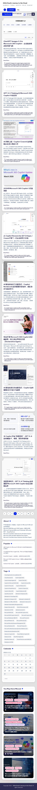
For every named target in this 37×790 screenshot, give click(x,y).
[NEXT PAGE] (32, 513)
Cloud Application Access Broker (13, 575)
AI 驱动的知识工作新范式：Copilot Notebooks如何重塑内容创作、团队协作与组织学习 (18, 286)
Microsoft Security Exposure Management (15, 623)
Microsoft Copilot (8, 161)
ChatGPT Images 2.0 (11, 63)
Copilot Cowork (17, 159)
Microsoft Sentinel (10, 626)
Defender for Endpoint (10, 599)
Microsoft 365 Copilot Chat (15, 66)
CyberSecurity (9, 593)
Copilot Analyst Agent (10, 580)
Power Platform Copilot (10, 507)
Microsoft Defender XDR (11, 618)
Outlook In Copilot (28, 506)
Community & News (21, 700)
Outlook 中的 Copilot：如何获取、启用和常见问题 (16, 563)
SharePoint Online (9, 639)
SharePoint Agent (18, 636)
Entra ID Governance (22, 607)
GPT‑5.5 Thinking (15, 113)
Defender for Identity (24, 599)
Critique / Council (14, 256)
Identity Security (20, 610)
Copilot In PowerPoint (10, 588)
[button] (11, 9)
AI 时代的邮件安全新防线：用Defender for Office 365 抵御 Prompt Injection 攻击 (18, 708)
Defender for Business (21, 593)
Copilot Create (8, 64)
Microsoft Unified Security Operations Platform (16, 628)
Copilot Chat (27, 63)
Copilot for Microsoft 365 (18, 64)
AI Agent (18, 745)
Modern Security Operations (12, 631)
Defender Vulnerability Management (13, 604)
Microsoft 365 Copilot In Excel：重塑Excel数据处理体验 (18, 559)
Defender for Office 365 (11, 601)
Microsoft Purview (21, 620)
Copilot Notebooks (21, 591)
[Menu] (18, 9)
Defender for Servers (25, 601)
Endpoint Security (9, 607)
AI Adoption (9, 745)
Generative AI (13, 65)
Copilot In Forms (9, 585)
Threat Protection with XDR (24, 639)
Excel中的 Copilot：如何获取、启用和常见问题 (15, 556)
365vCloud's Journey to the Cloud (15, 3)
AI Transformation (12, 770)
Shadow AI (8, 636)
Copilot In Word (24, 504)
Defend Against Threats (13, 702)
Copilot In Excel (8, 504)
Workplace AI (25, 66)
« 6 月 (6, 678)
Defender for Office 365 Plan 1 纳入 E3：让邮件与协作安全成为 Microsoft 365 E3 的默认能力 (17, 730)
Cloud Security (9, 577)
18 (28, 513)
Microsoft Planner (9, 620)
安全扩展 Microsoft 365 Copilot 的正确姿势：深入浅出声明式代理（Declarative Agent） (18, 339)
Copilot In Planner (21, 585)
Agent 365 (9, 700)
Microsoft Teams (21, 626)
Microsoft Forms (24, 618)
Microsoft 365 (21, 65)
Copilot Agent (20, 63)
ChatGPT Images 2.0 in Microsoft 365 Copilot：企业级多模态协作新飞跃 (18, 43)
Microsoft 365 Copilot (26, 160)
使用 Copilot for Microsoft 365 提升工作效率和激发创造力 (18, 547)
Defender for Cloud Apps (11, 596)
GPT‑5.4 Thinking (15, 505)
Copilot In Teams (16, 504)
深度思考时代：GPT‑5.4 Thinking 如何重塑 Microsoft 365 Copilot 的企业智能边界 (18, 483)
